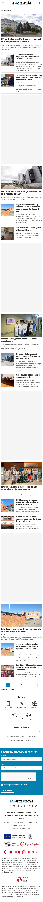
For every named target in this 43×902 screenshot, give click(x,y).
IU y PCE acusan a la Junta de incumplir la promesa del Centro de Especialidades (28, 519)
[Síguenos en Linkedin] (21, 806)
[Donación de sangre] (21, 704)
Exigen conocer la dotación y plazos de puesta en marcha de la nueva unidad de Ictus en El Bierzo (28, 208)
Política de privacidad (19, 822)
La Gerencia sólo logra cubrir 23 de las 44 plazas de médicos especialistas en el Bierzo (28, 646)
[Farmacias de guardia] (28, 716)
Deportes (28, 816)
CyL (35, 813)
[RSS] (36, 806)
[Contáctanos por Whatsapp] (25, 806)
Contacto (27, 825)
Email (2, 764)
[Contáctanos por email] (32, 806)
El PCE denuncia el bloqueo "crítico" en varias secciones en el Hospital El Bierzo (28, 502)
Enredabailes (31, 736)
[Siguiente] (39, 685)
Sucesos (28, 813)
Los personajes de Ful (17, 740)
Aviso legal (6, 822)
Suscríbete (7, 791)
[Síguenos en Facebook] (7, 806)
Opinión (36, 816)
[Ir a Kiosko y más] (29, 806)
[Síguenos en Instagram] (18, 806)
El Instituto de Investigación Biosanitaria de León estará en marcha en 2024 (28, 356)
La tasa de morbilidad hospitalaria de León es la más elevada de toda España (27, 57)
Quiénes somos (17, 825)
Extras (21, 819)
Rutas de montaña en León (16, 736)
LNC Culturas (8, 816)
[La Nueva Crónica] (21, 803)
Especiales (19, 816)
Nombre (3, 755)
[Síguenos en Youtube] (14, 806)
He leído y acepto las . (16, 785)
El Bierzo (20, 813)
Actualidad (11, 813)
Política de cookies (34, 822)
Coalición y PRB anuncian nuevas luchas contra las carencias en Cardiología (29, 667)
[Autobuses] (15, 716)
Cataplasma (29, 740)
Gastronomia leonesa (9, 732)
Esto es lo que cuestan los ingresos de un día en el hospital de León (21, 193)
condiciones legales (22, 785)
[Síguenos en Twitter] (10, 806)
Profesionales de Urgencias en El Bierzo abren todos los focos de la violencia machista (29, 77)
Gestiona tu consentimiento (21, 828)
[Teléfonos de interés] (8, 704)
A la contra (37, 732)
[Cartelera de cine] (34, 704)
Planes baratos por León (25, 732)
